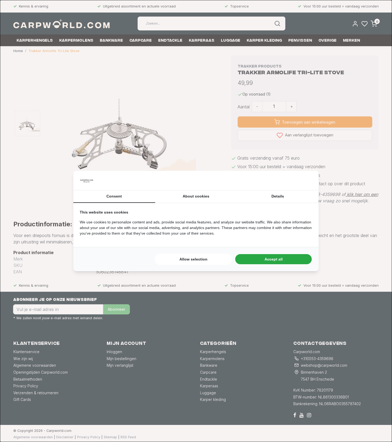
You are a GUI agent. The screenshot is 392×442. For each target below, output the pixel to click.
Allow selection (193, 259)
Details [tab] (277, 196)
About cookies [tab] (196, 196)
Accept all (274, 259)
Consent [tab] (114, 196)
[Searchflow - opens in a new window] (305, 180)
